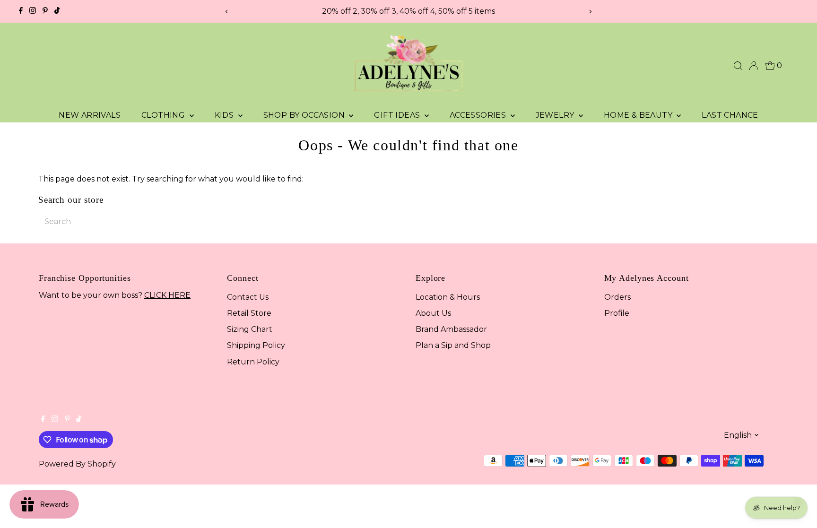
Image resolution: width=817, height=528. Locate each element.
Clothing (164, 115)
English (738, 435)
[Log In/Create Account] (753, 65)
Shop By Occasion (305, 115)
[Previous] (226, 11)
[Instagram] (32, 11)
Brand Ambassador (451, 329)
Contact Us (248, 297)
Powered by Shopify (77, 463)
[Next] (590, 11)
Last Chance (730, 115)
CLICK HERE (167, 295)
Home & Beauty (639, 115)
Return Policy (253, 361)
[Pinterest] (45, 11)
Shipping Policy (256, 345)
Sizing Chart (249, 329)
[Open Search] (738, 65)
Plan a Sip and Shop (453, 345)
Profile (616, 313)
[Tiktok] (57, 11)
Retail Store (249, 313)
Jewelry (556, 115)
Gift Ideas (398, 115)
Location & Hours (448, 297)
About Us (433, 313)
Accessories (479, 115)
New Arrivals (90, 115)
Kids (225, 115)
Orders (617, 297)
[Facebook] (21, 11)
